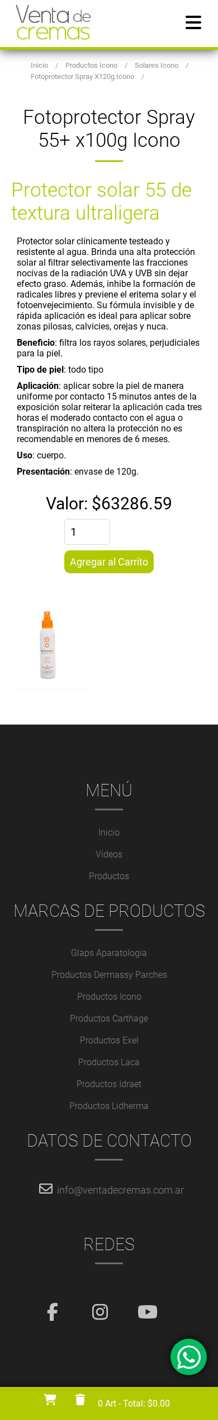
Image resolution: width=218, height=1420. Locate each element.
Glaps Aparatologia (109, 953)
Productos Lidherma (109, 1106)
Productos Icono (109, 996)
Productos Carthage (109, 1018)
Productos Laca (109, 1062)
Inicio (109, 832)
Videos (109, 854)
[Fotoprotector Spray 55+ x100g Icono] (109, 649)
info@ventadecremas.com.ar (120, 1190)
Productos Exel (109, 1040)
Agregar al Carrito (109, 562)
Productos (109, 876)
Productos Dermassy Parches (109, 974)
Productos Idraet (109, 1084)
